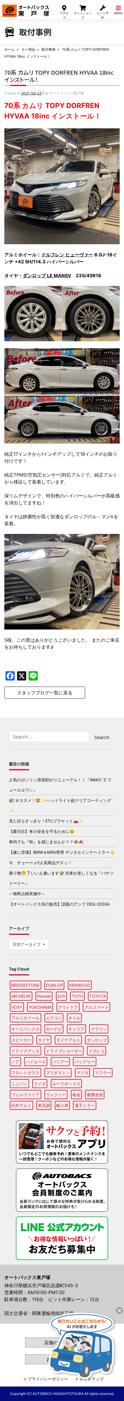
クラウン (99, 1028)
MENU (118, 13)
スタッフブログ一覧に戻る (44, 693)
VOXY (16, 1007)
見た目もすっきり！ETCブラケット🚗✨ (46, 820)
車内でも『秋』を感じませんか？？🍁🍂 (46, 841)
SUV (61, 996)
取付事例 (48, 49)
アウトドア (68, 1007)
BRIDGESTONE (25, 985)
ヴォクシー (56, 1094)
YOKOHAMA (40, 1007)
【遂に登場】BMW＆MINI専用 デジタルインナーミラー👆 (61, 852)
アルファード (96, 1007)
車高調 (44, 1105)
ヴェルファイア (25, 1094)
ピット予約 (102, 15)
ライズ (40, 1083)
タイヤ (44, 1039)
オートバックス (25, 1028)
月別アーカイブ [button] (27, 944)
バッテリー (85, 1061)
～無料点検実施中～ (27, 893)
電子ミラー (85, 1105)
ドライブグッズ (25, 1050)
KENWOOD (79, 985)
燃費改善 (95, 1094)
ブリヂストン (58, 1072)
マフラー (103, 1072)
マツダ (82, 1072)
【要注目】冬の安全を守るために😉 (41, 831)
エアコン (54, 1017)
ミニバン (19, 1083)
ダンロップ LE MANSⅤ (47, 275)
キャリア (76, 1028)
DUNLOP (54, 985)
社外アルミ (21, 1105)
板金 (76, 1094)
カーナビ (54, 1028)
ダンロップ (97, 1039)
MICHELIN (21, 996)
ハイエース (36, 1061)
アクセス (64, 15)
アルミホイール (25, 1017)
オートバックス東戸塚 (25, 8)
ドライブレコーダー (64, 1050)
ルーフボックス (66, 1083)
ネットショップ (82, 15)
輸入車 (62, 1105)
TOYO (77, 996)
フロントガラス (25, 1072)
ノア (15, 1061)
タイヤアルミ (68, 1039)
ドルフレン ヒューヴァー (67, 255)
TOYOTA (97, 996)
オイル (74, 1017)
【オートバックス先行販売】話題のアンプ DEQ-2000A (59, 904)
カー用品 (28, 49)
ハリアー (60, 1061)
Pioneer (44, 996)
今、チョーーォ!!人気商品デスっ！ (40, 862)
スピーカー (21, 1039)
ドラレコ (97, 1050)
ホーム (9, 49)
